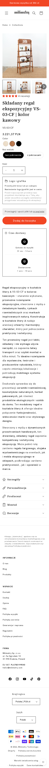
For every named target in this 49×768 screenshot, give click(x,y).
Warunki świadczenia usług (26, 760)
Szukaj (6, 597)
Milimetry (22, 747)
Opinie (6, 603)
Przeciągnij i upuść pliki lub (24, 211)
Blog (5, 569)
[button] (6, 13)
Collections (17, 25)
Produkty (7, 574)
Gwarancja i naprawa (13, 625)
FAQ (5, 608)
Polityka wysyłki (10, 614)
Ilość (4, 163)
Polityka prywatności (13, 636)
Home (5, 25)
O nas (5, 563)
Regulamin (8, 631)
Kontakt (6, 592)
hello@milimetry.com (12, 667)
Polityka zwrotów (11, 620)
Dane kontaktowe (35, 765)
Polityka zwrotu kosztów (29, 751)
